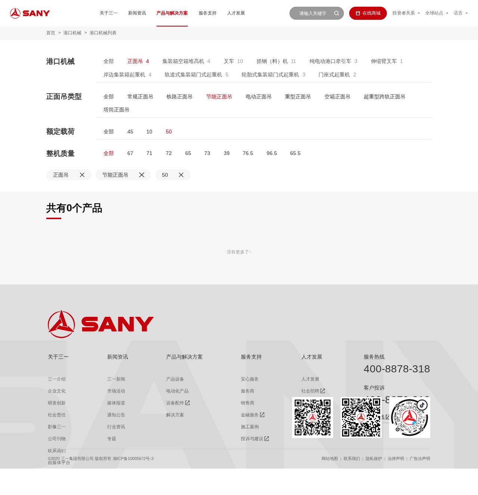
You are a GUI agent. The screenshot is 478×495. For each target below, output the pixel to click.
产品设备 (175, 379)
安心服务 (250, 379)
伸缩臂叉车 (384, 61)
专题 (111, 438)
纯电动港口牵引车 (330, 61)
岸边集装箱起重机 (124, 75)
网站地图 (330, 458)
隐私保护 (374, 458)
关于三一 (109, 13)
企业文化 (57, 391)
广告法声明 (420, 458)
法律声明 (396, 458)
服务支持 (208, 13)
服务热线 (374, 357)
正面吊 (135, 61)
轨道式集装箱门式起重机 (193, 75)
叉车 (229, 61)
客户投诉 (374, 388)
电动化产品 (177, 391)
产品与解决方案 (172, 13)
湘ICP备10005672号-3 (133, 458)
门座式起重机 (334, 75)
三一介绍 (57, 379)
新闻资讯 (137, 13)
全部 (108, 61)
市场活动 (116, 391)
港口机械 (72, 32)
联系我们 (352, 458)
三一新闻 (116, 379)
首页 (50, 32)
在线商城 (372, 13)
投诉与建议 (252, 438)
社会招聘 (310, 391)
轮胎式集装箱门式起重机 (270, 75)
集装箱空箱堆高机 (183, 61)
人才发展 (236, 13)
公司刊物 (57, 438)
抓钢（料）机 (272, 61)
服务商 (247, 391)
